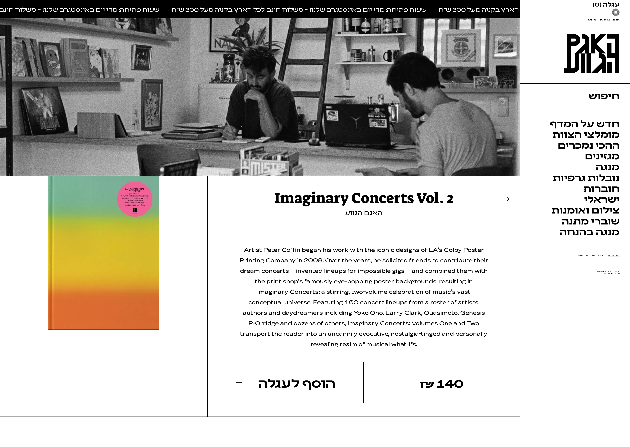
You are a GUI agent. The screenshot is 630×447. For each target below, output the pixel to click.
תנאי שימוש (614, 255)
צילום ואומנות (586, 209)
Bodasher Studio (605, 271)
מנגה (608, 166)
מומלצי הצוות (586, 134)
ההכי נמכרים (589, 144)
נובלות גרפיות (586, 177)
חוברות (601, 188)
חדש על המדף (585, 123)
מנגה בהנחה (590, 231)
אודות (616, 20)
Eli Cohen (608, 273)
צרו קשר (592, 20)
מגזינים (602, 155)
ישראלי (602, 199)
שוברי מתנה (591, 220)
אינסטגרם (604, 20)
